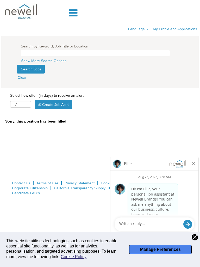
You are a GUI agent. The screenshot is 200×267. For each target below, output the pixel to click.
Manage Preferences (160, 249)
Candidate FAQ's (26, 193)
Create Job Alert (55, 104)
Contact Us (21, 183)
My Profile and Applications (175, 29)
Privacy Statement (80, 183)
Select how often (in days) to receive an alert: (47, 95)
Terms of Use (47, 183)
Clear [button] (22, 77)
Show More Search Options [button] (43, 61)
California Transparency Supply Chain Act (88, 188)
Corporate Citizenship (30, 188)
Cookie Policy (73, 256)
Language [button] (137, 29)
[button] (133, 12)
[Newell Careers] (21, 11)
